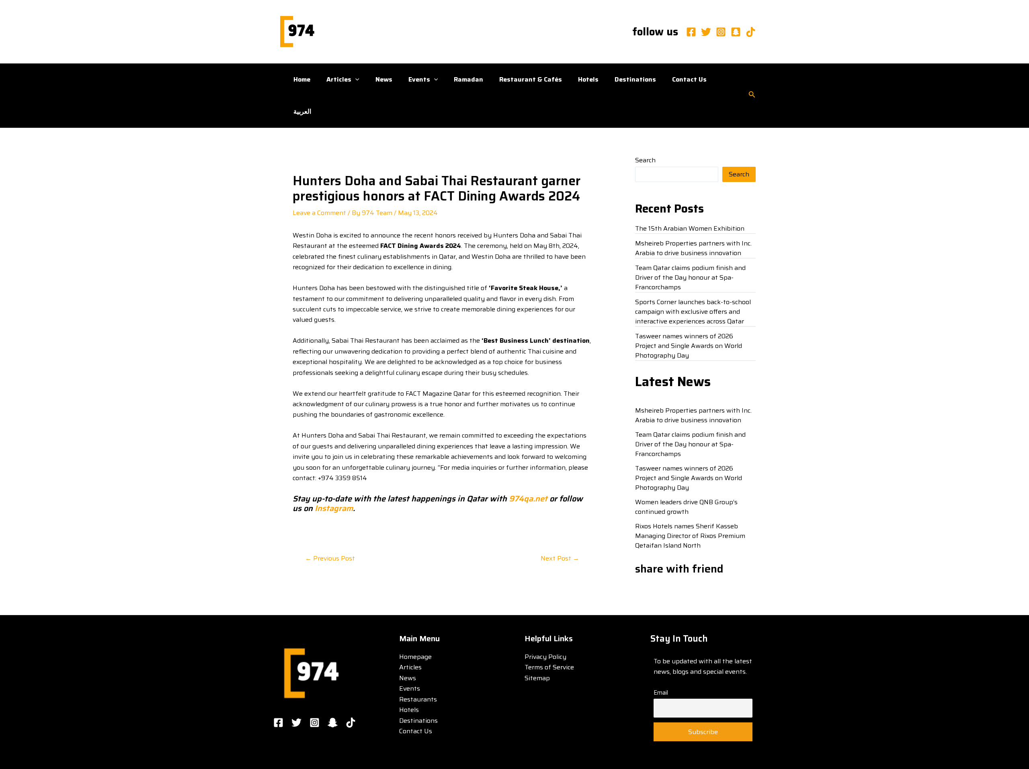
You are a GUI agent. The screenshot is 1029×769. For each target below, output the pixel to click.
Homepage (415, 657)
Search (645, 160)
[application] (355, 79)
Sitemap (537, 678)
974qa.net (528, 498)
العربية (302, 111)
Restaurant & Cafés (530, 79)
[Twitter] (706, 32)
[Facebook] (691, 32)
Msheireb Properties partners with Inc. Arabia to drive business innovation (693, 248)
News (383, 79)
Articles (338, 79)
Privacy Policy (545, 657)
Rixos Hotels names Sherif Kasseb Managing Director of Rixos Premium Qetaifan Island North (690, 535)
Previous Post (330, 558)
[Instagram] (721, 32)
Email (661, 692)
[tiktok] (751, 32)
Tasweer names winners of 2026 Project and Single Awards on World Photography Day (688, 345)
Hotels (588, 79)
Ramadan (468, 79)
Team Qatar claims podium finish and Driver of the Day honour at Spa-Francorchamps (690, 277)
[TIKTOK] (351, 723)
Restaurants (418, 699)
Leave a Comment (319, 213)
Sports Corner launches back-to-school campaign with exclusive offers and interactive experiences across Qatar (693, 311)
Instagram (333, 508)
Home (301, 79)
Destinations (635, 79)
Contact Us (689, 79)
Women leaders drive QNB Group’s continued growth (686, 507)
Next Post (560, 558)
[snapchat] (736, 32)
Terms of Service (549, 667)
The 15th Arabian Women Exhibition (689, 228)
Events (419, 79)
